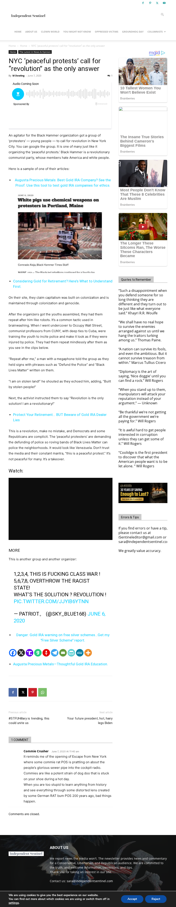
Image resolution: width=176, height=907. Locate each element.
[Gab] (38, 653)
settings (14, 903)
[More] (88, 653)
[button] (162, 15)
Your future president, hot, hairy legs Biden (89, 721)
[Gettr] (46, 653)
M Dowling (18, 75)
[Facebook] (143, 3)
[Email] (63, 653)
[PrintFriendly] (71, 653)
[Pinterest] (150, 3)
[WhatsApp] (42, 692)
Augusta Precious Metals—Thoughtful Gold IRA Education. (60, 664)
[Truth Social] (29, 653)
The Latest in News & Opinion (35, 51)
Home (17, 31)
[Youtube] (164, 3)
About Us (31, 31)
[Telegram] (54, 653)
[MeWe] (79, 653)
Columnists (155, 31)
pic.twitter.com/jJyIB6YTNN (51, 601)
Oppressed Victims (106, 31)
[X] (157, 3)
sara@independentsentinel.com (90, 881)
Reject (156, 899)
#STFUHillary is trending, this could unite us (29, 721)
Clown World (50, 31)
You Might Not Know (77, 31)
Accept (132, 899)
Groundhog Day (133, 31)
